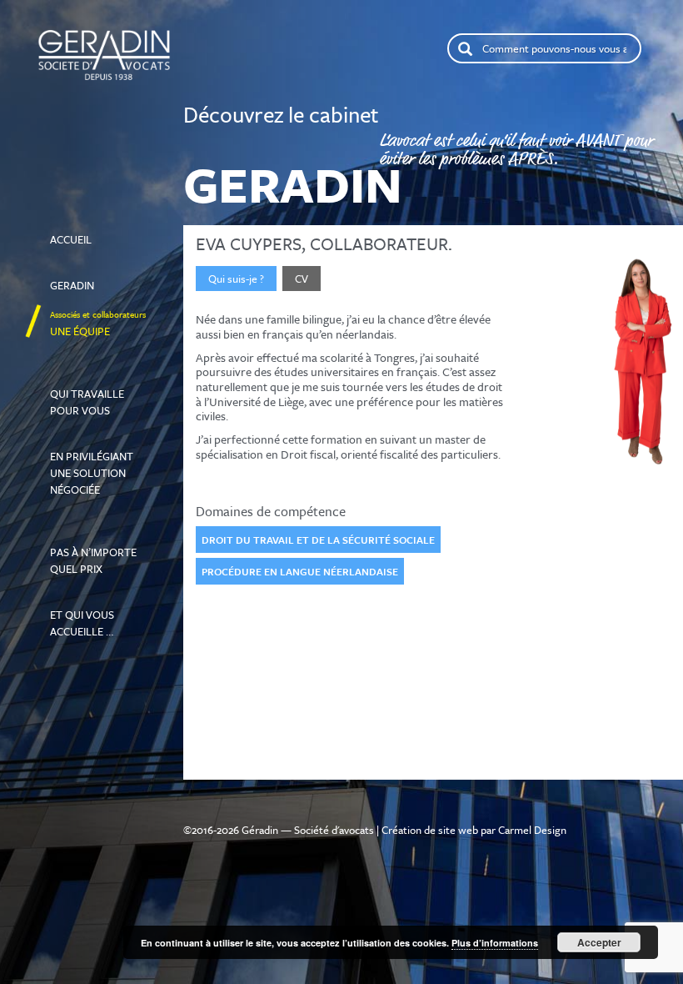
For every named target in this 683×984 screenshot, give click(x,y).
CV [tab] (301, 278)
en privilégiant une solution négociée (97, 465)
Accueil (85, 223)
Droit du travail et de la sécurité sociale (318, 539)
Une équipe (98, 323)
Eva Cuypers (249, 243)
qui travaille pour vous (87, 386)
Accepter (599, 942)
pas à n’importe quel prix (99, 544)
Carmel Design (532, 829)
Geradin (86, 278)
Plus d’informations (494, 942)
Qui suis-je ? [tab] (236, 278)
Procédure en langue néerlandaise (300, 571)
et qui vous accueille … (91, 615)
